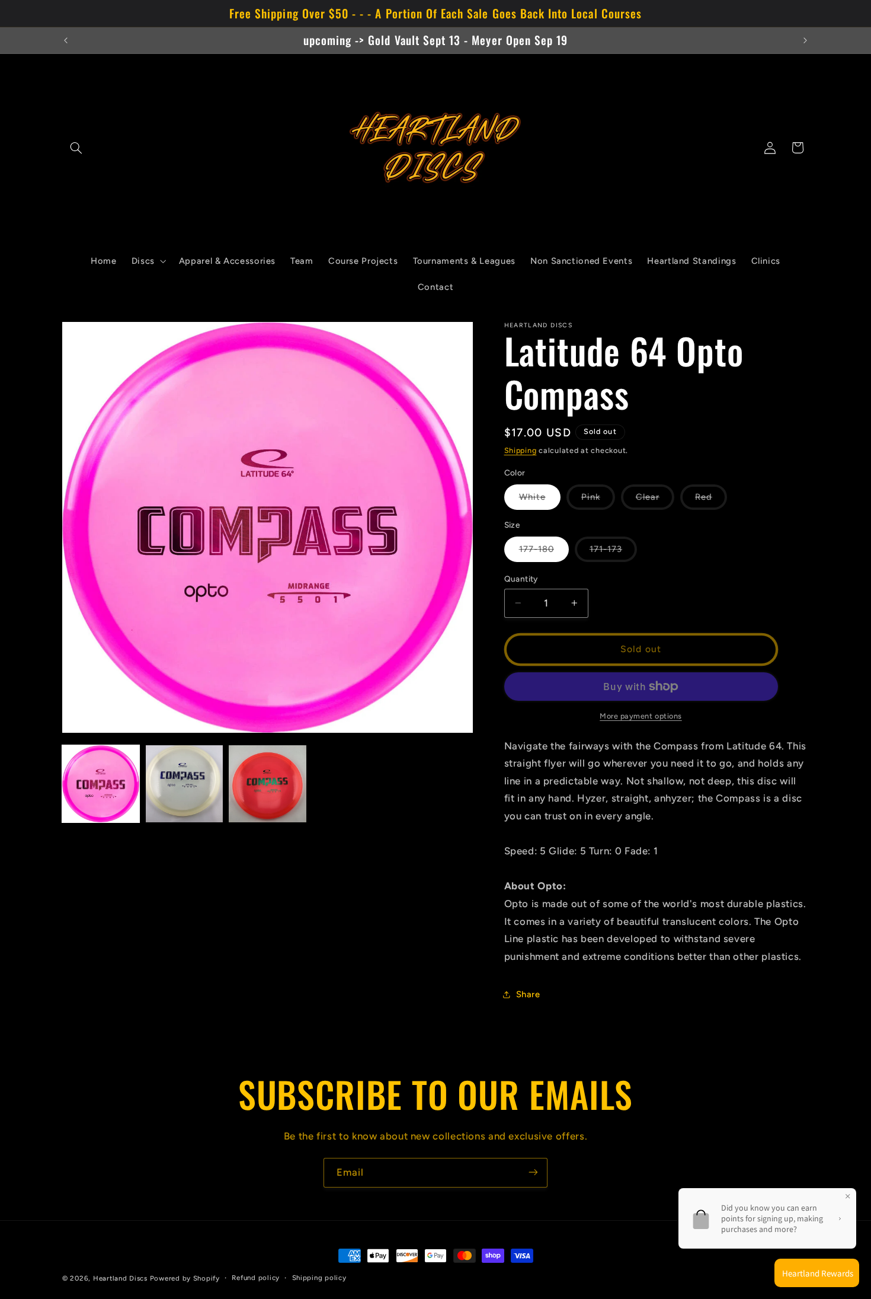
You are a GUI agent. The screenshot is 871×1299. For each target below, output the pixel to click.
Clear (655, 500)
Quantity (521, 578)
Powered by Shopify (185, 1278)
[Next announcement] (805, 40)
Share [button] (528, 994)
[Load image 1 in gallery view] (100, 783)
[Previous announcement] (66, 40)
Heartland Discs (120, 1278)
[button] (75, 147)
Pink (598, 500)
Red (711, 500)
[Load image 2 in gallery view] (184, 783)
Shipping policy (319, 1278)
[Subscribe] (533, 1172)
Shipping (520, 450)
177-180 (544, 552)
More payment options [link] (641, 715)
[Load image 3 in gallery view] (267, 783)
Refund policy (256, 1278)
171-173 (613, 552)
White (540, 500)
